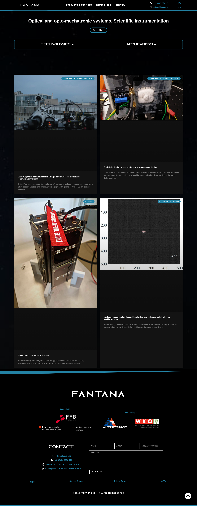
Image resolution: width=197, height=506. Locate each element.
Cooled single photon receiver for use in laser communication (130, 167)
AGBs (163, 481)
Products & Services (79, 5)
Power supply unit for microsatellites (33, 355)
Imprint (33, 482)
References (103, 5)
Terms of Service (129, 466)
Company (120, 5)
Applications (140, 44)
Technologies (55, 44)
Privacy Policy (118, 466)
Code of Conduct (76, 481)
